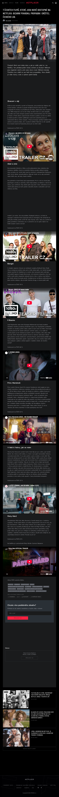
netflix (10, 584)
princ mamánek (37, 586)
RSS (33, 787)
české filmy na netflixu (16, 586)
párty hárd (12, 588)
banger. (46, 586)
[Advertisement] (29, 89)
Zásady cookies (43, 785)
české (32, 584)
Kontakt (19, 787)
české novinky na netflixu (16, 591)
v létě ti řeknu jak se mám (33, 588)
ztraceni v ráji (41, 591)
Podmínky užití (8, 785)
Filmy (6, 26)
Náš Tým (52, 785)
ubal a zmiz (30, 591)
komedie (17, 584)
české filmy (25, 584)
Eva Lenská (8, 20)
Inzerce (26, 787)
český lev (20, 588)
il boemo (28, 586)
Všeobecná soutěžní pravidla (25, 785)
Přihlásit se (18, 618)
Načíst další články (29, 748)
